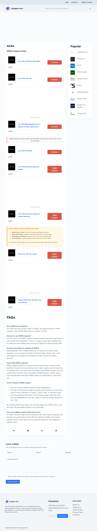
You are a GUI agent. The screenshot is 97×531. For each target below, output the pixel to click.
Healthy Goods (82, 79)
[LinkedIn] (56, 430)
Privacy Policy (78, 512)
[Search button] (90, 8)
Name (9, 452)
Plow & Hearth (82, 72)
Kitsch (79, 85)
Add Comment (12, 459)
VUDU (79, 65)
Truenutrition (81, 113)
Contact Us (77, 507)
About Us (76, 505)
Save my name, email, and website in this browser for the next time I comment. (31, 476)
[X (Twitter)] (28, 430)
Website (68, 452)
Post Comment (13, 482)
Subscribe (62, 516)
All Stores (76, 515)
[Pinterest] (42, 430)
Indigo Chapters (82, 92)
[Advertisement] (48, 26)
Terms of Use (77, 510)
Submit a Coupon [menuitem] (86, 2)
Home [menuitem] (67, 2)
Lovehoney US (82, 52)
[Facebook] (14, 430)
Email (38, 452)
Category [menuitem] (74, 2)
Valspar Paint (81, 99)
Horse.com (81, 59)
